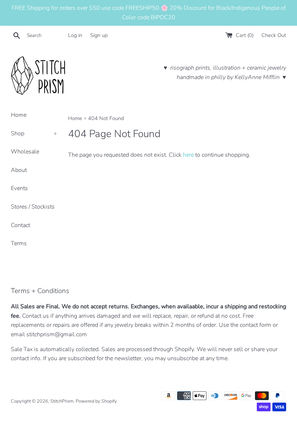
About (19, 170)
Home (18, 115)
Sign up (99, 35)
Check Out (274, 35)
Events (19, 188)
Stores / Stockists (33, 207)
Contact (20, 225)
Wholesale (25, 152)
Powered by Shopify (96, 401)
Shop (34, 133)
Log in (75, 35)
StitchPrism (62, 401)
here (188, 155)
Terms (19, 243)
